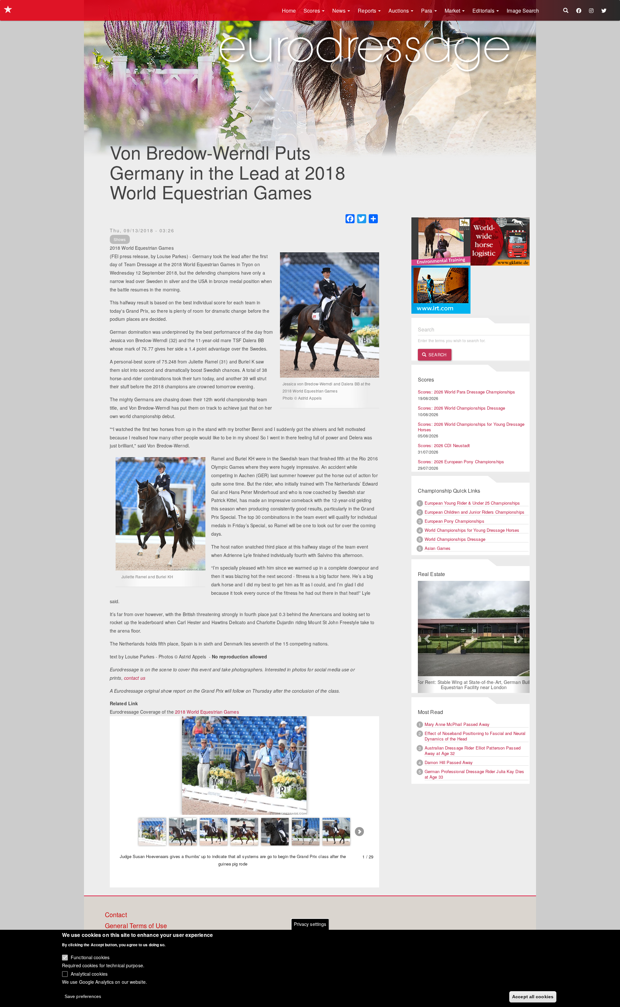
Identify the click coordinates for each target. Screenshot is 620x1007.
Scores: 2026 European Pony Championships (461, 461)
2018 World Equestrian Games (207, 711)
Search (436, 354)
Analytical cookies (89, 973)
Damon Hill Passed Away (449, 762)
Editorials (484, 10)
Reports (367, 10)
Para (427, 10)
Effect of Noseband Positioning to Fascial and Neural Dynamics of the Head (475, 736)
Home (289, 10)
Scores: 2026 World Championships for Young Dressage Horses (471, 427)
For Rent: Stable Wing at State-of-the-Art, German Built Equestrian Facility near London (435, 684)
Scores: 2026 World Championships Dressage (461, 408)
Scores (312, 10)
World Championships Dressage (455, 539)
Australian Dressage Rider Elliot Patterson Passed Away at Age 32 (473, 750)
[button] (426, 637)
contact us (134, 678)
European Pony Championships (454, 521)
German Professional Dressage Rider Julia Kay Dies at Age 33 (474, 774)
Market (453, 10)
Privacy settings (310, 924)
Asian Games (437, 548)
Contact (116, 915)
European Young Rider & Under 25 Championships (472, 503)
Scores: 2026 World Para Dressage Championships (466, 392)
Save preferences (83, 996)
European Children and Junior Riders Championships (474, 512)
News (339, 10)
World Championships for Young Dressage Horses (472, 530)
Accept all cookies (532, 996)
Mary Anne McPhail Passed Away (457, 724)
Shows (120, 239)
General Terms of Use (136, 926)
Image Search (523, 10)
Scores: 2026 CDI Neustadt (444, 445)
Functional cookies (90, 957)
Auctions (399, 10)
